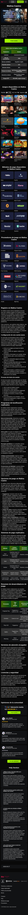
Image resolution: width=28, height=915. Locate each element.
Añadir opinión (14, 712)
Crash (15, 92)
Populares (3, 92)
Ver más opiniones (14, 761)
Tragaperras (22, 92)
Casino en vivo (9, 92)
